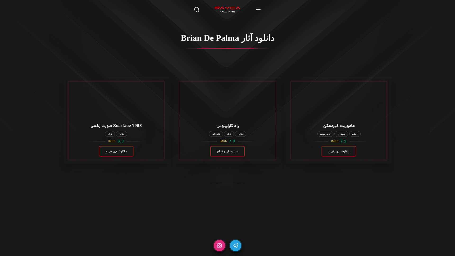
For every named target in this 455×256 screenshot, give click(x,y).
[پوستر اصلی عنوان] (339, 93)
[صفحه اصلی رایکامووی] (227, 9)
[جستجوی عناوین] (197, 9)
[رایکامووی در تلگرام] (235, 245)
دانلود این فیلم (339, 151)
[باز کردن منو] (258, 9)
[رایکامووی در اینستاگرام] (219, 245)
